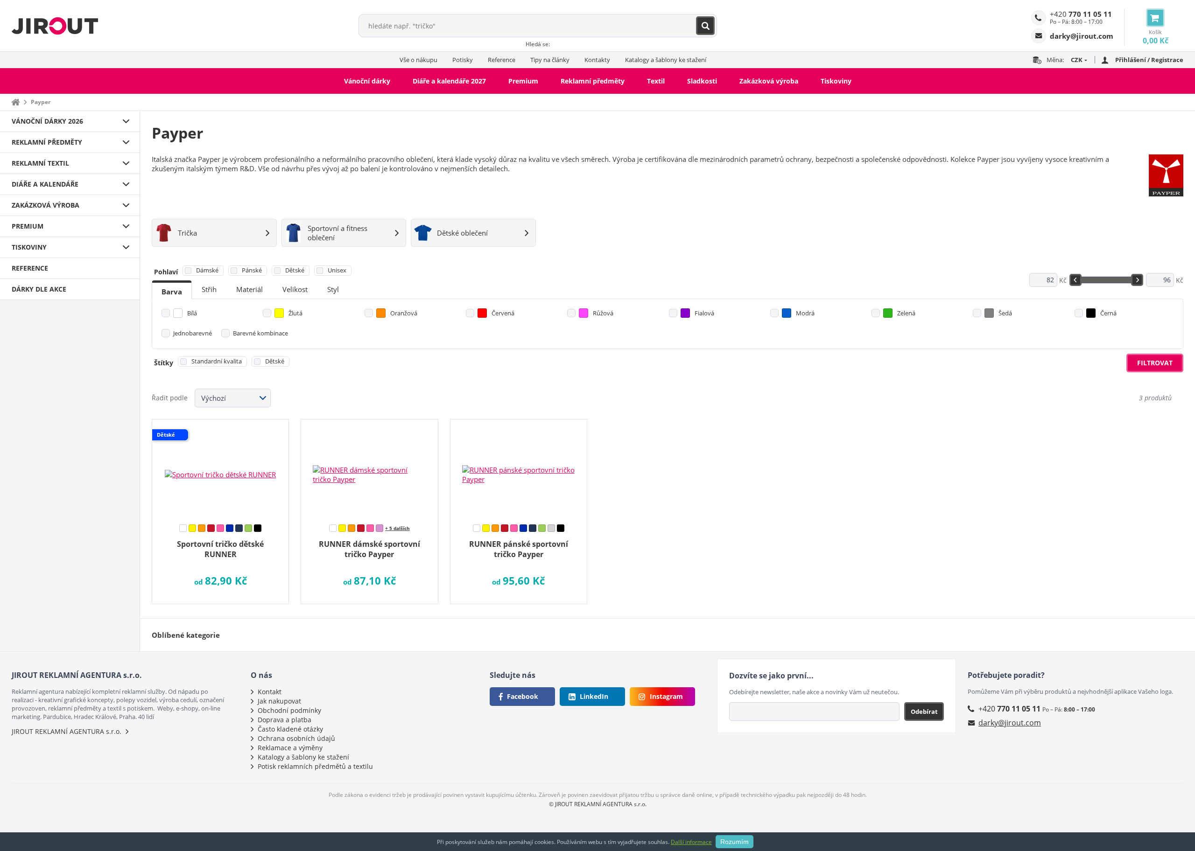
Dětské (294, 270)
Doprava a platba (284, 719)
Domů (15, 102)
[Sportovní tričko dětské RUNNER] (220, 468)
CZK (1077, 60)
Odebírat (924, 711)
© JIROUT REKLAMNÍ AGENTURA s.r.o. (598, 804)
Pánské (252, 270)
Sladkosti (702, 81)
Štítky (163, 362)
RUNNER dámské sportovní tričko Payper (369, 549)
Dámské (207, 270)
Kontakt (269, 691)
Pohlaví (166, 271)
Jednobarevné (192, 333)
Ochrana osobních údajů (296, 738)
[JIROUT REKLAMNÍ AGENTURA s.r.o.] (55, 26)
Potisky (462, 60)
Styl (333, 289)
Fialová (704, 313)
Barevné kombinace (260, 333)
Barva (172, 291)
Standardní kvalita (216, 361)
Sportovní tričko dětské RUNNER (220, 549)
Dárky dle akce (39, 289)
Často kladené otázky (290, 729)
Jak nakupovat (279, 701)
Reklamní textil (40, 163)
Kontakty (597, 60)
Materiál (249, 289)
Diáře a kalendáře (45, 184)
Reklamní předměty (593, 81)
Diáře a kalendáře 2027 (449, 81)
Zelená (906, 313)
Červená (503, 313)
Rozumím (734, 841)
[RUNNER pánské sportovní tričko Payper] (518, 468)
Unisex (337, 270)
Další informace (691, 842)
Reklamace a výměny (290, 747)
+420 (1081, 14)
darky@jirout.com (1009, 723)
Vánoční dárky (367, 81)
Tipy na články (549, 60)
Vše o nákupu (418, 60)
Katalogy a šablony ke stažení (665, 60)
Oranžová (403, 313)
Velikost (295, 289)
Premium (523, 81)
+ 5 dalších (397, 528)
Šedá (1005, 313)
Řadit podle (170, 397)
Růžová (603, 313)
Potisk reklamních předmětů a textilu (315, 766)
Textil (656, 81)
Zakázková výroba (768, 81)
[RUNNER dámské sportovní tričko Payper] (369, 468)
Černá (1108, 313)
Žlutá (295, 313)
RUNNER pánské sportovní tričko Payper (518, 549)
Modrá (805, 313)
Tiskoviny (836, 81)
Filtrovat (1155, 362)
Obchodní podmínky (289, 710)
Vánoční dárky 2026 (47, 121)
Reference (501, 60)
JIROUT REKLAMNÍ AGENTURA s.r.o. (66, 731)
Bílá (192, 313)
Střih (209, 289)
